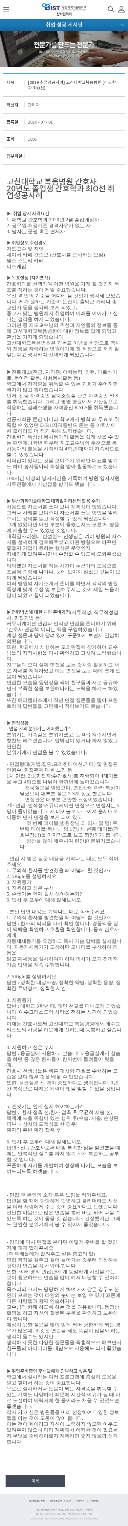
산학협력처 (94, 1501)
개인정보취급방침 (37, 1501)
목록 (35, 1481)
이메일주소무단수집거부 (60, 1501)
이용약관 (80, 1501)
